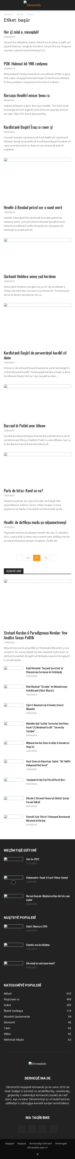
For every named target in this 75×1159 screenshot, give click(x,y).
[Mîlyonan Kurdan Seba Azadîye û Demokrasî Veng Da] (13, 747)
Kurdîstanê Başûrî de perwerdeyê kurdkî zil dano (35, 355)
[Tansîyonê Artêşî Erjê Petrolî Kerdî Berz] (13, 784)
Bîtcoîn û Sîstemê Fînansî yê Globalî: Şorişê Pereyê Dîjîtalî (47, 800)
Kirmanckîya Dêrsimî (41, 1143)
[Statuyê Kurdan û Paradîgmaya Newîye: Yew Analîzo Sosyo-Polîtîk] (37, 603)
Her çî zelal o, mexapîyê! (21, 32)
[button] (6, 5)
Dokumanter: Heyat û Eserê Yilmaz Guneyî (47, 877)
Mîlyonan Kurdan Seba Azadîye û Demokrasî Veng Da (47, 745)
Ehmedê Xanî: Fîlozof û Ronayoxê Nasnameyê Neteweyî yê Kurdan (48, 818)
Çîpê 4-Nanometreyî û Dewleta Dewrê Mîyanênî (44, 707)
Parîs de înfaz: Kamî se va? (23, 490)
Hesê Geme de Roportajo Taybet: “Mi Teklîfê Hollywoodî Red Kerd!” (48, 763)
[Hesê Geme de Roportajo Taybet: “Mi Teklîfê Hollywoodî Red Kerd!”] (13, 766)
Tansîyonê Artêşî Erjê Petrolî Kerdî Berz (45, 780)
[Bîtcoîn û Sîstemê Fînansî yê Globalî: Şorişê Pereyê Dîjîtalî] (13, 803)
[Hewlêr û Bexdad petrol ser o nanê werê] (37, 180)
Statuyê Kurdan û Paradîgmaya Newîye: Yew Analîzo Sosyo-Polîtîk (35, 635)
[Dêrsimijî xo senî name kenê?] (13, 966)
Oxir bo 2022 (32, 859)
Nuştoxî (22, 1143)
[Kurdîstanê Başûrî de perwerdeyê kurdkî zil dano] (37, 325)
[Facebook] (22, 1129)
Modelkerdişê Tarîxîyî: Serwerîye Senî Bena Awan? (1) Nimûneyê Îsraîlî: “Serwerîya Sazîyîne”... (47, 727)
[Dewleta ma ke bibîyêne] (13, 949)
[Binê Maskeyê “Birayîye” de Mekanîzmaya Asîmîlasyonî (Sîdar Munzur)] (13, 691)
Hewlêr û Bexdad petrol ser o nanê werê (33, 207)
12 (45, 558)
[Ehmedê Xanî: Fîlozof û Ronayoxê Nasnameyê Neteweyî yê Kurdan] (13, 821)
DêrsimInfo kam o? (37, 1147)
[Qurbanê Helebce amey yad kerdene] (37, 254)
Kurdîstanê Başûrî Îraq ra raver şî (28, 127)
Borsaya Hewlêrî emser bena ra (27, 95)
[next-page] (54, 558)
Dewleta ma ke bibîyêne (38, 945)
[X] (43, 1129)
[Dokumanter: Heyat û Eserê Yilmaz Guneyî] (13, 882)
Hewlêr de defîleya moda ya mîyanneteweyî (35, 522)
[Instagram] (32, 1129)
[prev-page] (19, 558)
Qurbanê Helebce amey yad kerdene (30, 276)
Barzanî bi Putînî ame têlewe (24, 425)
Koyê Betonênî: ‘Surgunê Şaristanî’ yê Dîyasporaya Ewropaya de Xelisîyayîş (44, 670)
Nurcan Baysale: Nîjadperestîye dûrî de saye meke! (48, 898)
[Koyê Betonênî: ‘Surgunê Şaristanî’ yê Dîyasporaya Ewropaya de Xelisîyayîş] (13, 673)
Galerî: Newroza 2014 (36, 926)
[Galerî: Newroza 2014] (13, 929)
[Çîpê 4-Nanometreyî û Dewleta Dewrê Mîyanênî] (13, 709)
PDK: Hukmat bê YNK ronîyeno (26, 63)
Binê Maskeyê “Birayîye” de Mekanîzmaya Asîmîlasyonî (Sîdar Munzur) (46, 688)
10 (28, 558)
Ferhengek (61, 1143)
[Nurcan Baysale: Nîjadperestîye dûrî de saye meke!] (13, 900)
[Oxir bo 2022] (13, 864)
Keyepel (8, 14)
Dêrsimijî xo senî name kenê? (40, 963)
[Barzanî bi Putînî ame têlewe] (37, 402)
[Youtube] (53, 1129)
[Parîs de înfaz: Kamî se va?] (37, 469)
